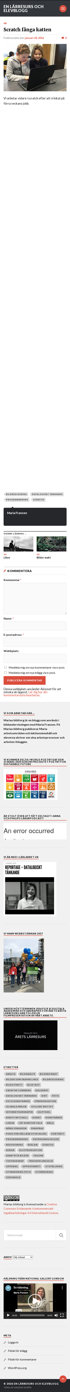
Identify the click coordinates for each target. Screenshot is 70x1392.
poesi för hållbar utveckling (26, 1134)
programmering (17, 499)
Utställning (53, 1166)
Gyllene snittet (42, 1106)
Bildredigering (16, 494)
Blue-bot (33, 1085)
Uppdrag (12, 1166)
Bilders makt (49, 1074)
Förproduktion (45, 1101)
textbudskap (15, 1161)
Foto (55, 1096)
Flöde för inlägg (17, 1350)
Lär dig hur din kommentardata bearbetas (25, 693)
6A (5, 23)
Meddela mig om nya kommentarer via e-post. (37, 667)
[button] (35, 1301)
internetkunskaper (19, 1112)
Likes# (10, 1123)
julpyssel (44, 1112)
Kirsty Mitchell (17, 1117)
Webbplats (11, 650)
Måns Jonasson (16, 1128)
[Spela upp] (8, 1315)
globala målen (16, 1106)
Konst (36, 1117)
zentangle (13, 1177)
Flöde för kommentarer (22, 1359)
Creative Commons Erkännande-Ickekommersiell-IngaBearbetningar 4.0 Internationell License (31, 1208)
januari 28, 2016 (34, 37)
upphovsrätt (32, 1166)
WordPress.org (17, 1367)
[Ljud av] (56, 1315)
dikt (44, 1096)
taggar (38, 1155)
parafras (37, 1128)
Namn (9, 618)
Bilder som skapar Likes (22, 1079)
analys (10, 1074)
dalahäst (42, 1090)
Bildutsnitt (14, 1085)
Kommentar (12, 580)
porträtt (57, 1134)
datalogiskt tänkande (47, 494)
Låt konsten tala (30, 1123)
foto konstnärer (18, 1101)
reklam (33, 1145)
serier (10, 1150)
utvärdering (44, 1172)
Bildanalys (27, 1074)
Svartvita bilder (17, 1155)
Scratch (38, 499)
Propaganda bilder (46, 1139)
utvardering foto (18, 1172)
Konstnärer (54, 1117)
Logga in (13, 1342)
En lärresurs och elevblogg (24, 8)
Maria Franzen (17, 513)
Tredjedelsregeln (41, 1161)
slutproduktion (30, 1150)
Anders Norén (23, 1387)
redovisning (14, 1145)
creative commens (18, 1090)
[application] (35, 1301)
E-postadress (14, 634)
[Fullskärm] (62, 1315)
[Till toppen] (63, 1379)
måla (50, 1123)
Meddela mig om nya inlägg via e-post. (32, 672)
